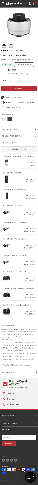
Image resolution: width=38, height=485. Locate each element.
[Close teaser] (24, 471)
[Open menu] (3, 3)
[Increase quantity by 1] (22, 80)
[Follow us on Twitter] (7, 460)
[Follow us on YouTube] (15, 460)
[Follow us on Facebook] (3, 460)
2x (9, 119)
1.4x (3, 119)
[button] (30, 477)
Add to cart (19, 88)
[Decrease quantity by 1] (10, 80)
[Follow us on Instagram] (11, 460)
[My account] (30, 3)
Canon (3, 60)
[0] (34, 3)
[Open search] (26, 3)
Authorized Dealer (17, 51)
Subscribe (9, 444)
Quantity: (4, 80)
